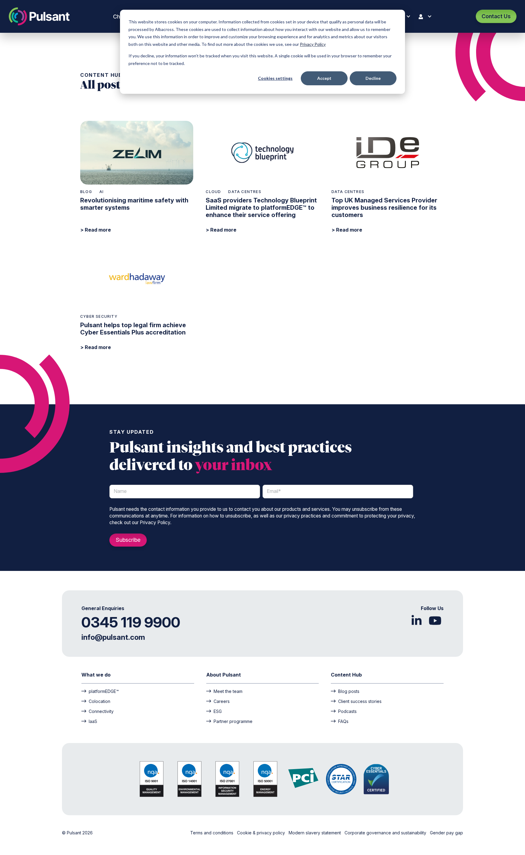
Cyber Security (99, 316)
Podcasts (347, 711)
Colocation (99, 701)
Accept (324, 78)
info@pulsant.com (113, 637)
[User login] (426, 16)
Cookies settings (275, 78)
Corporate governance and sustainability (386, 832)
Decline (373, 78)
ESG (218, 711)
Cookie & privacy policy (261, 832)
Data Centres (244, 191)
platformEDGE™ (104, 691)
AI (101, 191)
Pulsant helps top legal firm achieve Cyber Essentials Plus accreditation (133, 328)
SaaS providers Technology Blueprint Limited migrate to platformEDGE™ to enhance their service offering (261, 208)
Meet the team (228, 691)
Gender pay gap (446, 832)
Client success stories (360, 701)
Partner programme (233, 721)
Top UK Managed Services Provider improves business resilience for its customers (384, 208)
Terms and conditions (212, 832)
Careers (222, 701)
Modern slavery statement (315, 832)
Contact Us (496, 16)
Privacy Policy (313, 44)
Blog (86, 191)
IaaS (93, 721)
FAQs (343, 721)
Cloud (213, 191)
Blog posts (348, 691)
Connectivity (101, 711)
